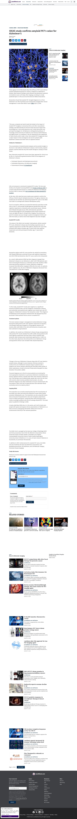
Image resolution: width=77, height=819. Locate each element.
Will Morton (27, 562)
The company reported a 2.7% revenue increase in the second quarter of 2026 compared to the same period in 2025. (35, 747)
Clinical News (12, 27)
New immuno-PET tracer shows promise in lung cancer (34, 629)
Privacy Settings (30, 814)
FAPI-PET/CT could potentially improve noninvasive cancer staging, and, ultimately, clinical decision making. (34, 678)
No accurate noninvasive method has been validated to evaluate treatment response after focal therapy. (35, 566)
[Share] (13, 40)
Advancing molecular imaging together (53, 70)
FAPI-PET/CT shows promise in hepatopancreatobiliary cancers (34, 672)
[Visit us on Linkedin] (39, 812)
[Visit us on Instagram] (42, 812)
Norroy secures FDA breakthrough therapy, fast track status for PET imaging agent (35, 586)
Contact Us (46, 814)
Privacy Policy (22, 814)
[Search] (71, 2)
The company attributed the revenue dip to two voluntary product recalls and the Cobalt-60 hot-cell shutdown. (36, 691)
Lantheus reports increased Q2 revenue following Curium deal (34, 741)
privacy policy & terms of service (35, 482)
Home (56, 814)
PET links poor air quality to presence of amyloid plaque (15, 530)
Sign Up (21, 485)
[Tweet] (19, 40)
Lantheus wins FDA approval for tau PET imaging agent (35, 642)
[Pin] (22, 40)
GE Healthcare (28, 165)
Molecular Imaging (23, 27)
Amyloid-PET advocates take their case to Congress (46, 530)
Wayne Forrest (12, 36)
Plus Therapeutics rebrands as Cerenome (34, 754)
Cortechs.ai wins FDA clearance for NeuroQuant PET (55, 62)
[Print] (10, 40)
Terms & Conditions (39, 814)
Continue (30, 502)
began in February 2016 (39, 188)
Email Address (21, 474)
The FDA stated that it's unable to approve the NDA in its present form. (35, 735)
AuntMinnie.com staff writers (31, 575)
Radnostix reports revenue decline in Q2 (35, 685)
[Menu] (74, 2)
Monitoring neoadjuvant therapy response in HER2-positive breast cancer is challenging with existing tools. (35, 705)
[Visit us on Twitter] (37, 812)
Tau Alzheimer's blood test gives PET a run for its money (31, 530)
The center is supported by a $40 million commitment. (34, 623)
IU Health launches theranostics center (53, 76)
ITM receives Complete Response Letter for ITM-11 (35, 730)
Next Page (20, 767)
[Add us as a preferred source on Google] (25, 40)
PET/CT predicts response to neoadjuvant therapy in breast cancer (34, 698)
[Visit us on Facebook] (34, 812)
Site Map (52, 814)
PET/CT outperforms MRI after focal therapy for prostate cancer (54, 55)
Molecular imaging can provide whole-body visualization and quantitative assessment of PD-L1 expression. (36, 635)
